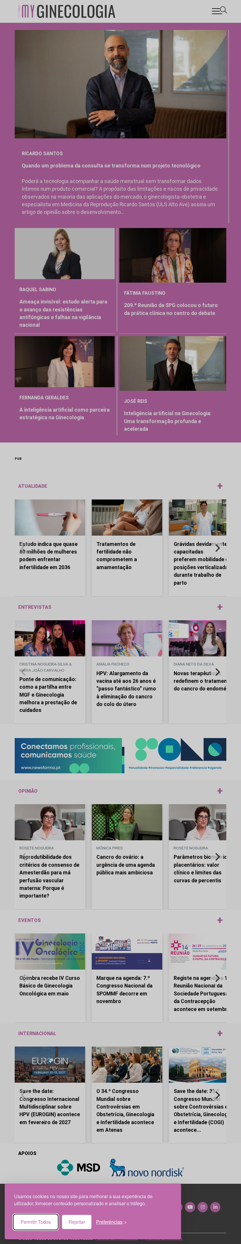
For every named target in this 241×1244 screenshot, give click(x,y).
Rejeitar (76, 1221)
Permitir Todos (36, 1221)
